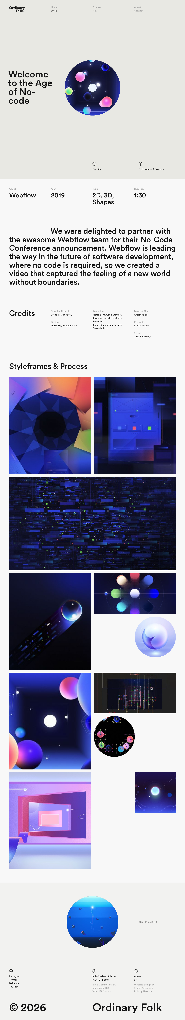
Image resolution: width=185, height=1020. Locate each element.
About (137, 7)
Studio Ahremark (143, 988)
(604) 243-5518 (100, 980)
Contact (138, 10)
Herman (147, 991)
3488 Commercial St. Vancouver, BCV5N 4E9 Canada (104, 988)
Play (94, 10)
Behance (14, 983)
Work (54, 10)
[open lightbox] (92, 88)
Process (96, 7)
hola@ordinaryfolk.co (104, 976)
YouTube (14, 986)
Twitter (13, 980)
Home (54, 7)
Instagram (14, 976)
